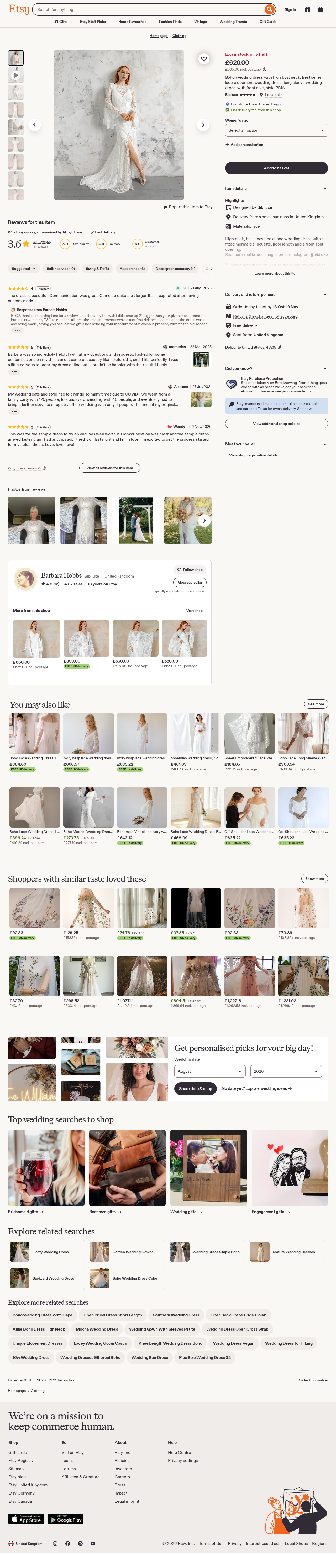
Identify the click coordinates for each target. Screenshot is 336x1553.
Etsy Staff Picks (93, 21)
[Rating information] (43, 584)
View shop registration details (253, 455)
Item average (41, 241)
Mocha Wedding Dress (99, 1331)
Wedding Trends (233, 21)
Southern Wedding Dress (178, 1316)
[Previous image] (34, 125)
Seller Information (313, 1380)
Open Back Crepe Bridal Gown (241, 1316)
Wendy (179, 426)
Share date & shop (195, 1088)
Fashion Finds (170, 21)
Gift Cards (268, 21)
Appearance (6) (132, 268)
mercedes (177, 347)
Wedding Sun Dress (152, 1359)
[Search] (269, 9)
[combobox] (147, 9)
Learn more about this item (277, 273)
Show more (314, 879)
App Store (26, 1519)
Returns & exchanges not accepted (265, 316)
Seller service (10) (61, 268)
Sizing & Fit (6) (97, 268)
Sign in (290, 9)
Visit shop (194, 611)
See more (316, 704)
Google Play (65, 1519)
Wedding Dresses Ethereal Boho (92, 1359)
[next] (204, 520)
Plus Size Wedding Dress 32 (207, 1359)
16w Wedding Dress (33, 1359)
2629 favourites (61, 1380)
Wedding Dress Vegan (236, 1345)
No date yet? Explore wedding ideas (257, 1088)
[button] (190, 582)
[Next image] (203, 125)
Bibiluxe (231, 95)
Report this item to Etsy (191, 206)
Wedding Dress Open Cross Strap (239, 1331)
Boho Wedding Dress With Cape (45, 1316)
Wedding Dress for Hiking (291, 1345)
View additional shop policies (276, 423)
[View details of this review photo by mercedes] (201, 359)
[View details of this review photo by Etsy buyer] (31, 520)
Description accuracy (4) (175, 268)
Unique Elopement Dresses (40, 1345)
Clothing (179, 36)
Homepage (159, 36)
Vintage (200, 21)
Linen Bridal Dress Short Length (115, 1316)
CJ (184, 288)
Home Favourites (132, 21)
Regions (320, 1543)
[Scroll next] (211, 268)
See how (304, 409)
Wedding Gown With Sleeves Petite (164, 1331)
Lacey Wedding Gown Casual (103, 1345)
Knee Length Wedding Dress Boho (173, 1345)
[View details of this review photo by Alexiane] (201, 399)
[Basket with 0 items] (320, 9)
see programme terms (293, 391)
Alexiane (181, 387)
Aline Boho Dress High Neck (41, 1331)
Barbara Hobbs (61, 575)
